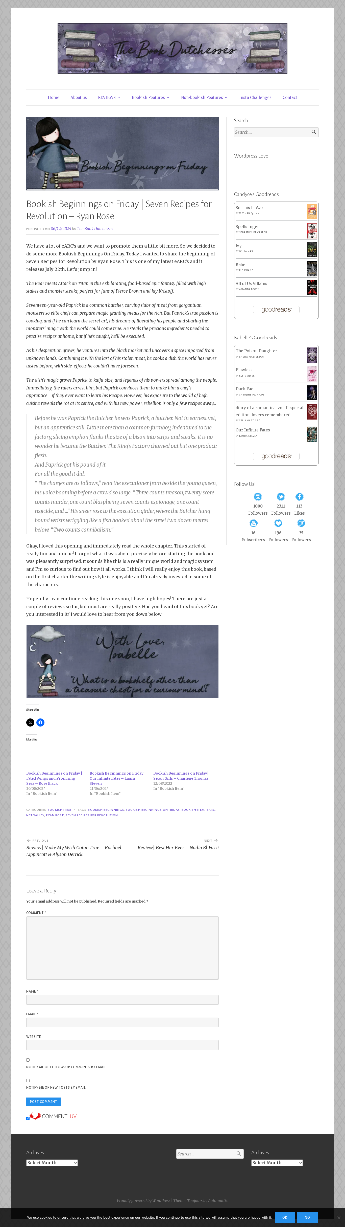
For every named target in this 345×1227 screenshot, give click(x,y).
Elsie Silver (247, 376)
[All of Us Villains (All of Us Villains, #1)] (312, 294)
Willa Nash (247, 251)
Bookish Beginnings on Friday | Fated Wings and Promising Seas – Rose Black (54, 778)
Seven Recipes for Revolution (92, 815)
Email (32, 1014)
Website (33, 1037)
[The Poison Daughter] (312, 361)
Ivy (239, 245)
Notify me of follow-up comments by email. (66, 1067)
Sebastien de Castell (253, 232)
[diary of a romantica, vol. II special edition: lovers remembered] (312, 418)
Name (32, 991)
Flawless (244, 369)
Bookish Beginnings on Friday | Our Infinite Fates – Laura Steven (118, 778)
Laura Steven (248, 436)
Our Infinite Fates (253, 430)
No (307, 1217)
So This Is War (249, 207)
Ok (284, 1217)
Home (53, 97)
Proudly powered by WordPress (143, 1200)
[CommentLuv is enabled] (53, 1118)
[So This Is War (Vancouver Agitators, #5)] (312, 217)
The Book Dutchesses (95, 228)
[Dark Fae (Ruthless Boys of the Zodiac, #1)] (312, 399)
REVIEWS (107, 97)
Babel (241, 264)
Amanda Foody (249, 289)
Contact (290, 97)
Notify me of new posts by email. (56, 1087)
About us (78, 97)
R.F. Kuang (246, 270)
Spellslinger (247, 226)
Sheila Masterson (251, 357)
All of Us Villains (251, 283)
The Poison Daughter (256, 350)
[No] (338, 1217)
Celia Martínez (249, 420)
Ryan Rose (55, 815)
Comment (36, 913)
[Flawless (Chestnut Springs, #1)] (312, 380)
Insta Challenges (255, 97)
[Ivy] (312, 255)
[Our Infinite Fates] (312, 440)
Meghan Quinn (249, 213)
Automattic (218, 1200)
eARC (211, 810)
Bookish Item (59, 810)
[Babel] (312, 275)
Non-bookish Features (202, 97)
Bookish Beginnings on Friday (153, 810)
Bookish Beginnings (106, 810)
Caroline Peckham (251, 394)
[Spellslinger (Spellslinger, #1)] (312, 237)
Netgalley (35, 815)
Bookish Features (148, 97)
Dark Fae (244, 388)
